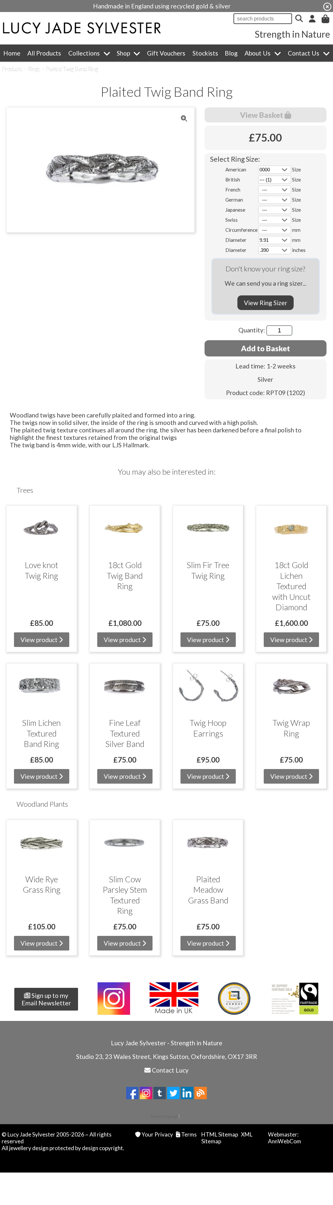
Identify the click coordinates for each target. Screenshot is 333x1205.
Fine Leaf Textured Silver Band (124, 733)
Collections (84, 53)
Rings (34, 69)
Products (12, 69)
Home (11, 53)
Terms (189, 1134)
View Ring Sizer (265, 302)
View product (39, 639)
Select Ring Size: (235, 159)
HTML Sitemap (219, 1134)
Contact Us (303, 53)
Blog (231, 53)
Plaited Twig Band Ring (72, 69)
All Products (44, 53)
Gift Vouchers (166, 53)
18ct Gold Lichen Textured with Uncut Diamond (291, 586)
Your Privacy (157, 1134)
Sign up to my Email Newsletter (46, 999)
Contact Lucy (170, 1070)
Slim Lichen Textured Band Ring (41, 733)
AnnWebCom (284, 1141)
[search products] (299, 18)
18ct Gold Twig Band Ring (125, 575)
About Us (258, 53)
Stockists (205, 53)
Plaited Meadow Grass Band (208, 889)
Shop (123, 53)
